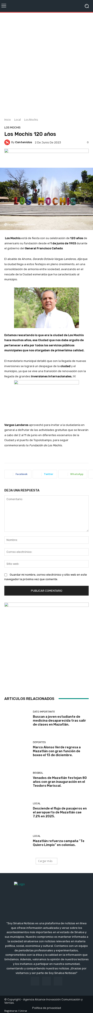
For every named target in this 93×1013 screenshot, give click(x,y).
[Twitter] (58, 981)
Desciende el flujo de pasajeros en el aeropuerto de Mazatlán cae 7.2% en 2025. (60, 812)
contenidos (23, 142)
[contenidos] (7, 142)
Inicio (7, 119)
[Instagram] (46, 981)
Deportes (39, 742)
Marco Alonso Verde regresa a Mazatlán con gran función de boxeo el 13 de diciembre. (57, 751)
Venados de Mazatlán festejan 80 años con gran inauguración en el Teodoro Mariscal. (60, 782)
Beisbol (38, 773)
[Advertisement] (46, 63)
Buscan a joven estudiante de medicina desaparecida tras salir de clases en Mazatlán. (59, 720)
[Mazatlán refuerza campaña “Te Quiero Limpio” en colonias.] (17, 841)
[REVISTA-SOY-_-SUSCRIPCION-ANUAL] (46, 645)
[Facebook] (35, 981)
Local (17, 119)
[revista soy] (46, 157)
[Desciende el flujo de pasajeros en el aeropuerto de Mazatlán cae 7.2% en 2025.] (17, 810)
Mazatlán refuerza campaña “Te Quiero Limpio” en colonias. (58, 843)
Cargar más (45, 861)
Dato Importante (44, 712)
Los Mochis (31, 119)
